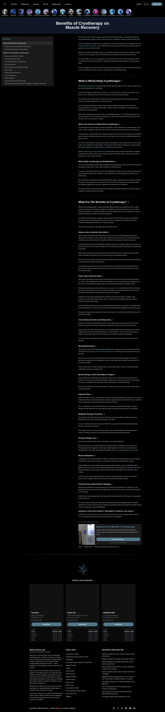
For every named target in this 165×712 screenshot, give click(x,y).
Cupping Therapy (71, 665)
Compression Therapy (72, 654)
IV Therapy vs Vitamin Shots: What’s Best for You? (116, 696)
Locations (68, 4)
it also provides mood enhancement (102, 351)
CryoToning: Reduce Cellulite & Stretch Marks (79, 662)
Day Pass (68, 668)
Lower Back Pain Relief (72, 688)
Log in (139, 4)
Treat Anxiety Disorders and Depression (15, 61)
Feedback (68, 696)
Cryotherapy (82, 37)
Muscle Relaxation (9, 78)
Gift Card (45, 4)
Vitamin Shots (70, 685)
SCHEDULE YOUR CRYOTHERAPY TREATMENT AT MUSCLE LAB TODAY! (25, 83)
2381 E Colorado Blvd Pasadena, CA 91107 (37, 616)
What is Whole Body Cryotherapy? (14, 43)
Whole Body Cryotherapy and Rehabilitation (16, 49)
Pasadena (35, 613)
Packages (36, 4)
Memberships (25, 4)
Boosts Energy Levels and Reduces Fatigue (16, 67)
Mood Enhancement (9, 64)
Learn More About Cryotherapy (118, 542)
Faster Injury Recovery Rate (12, 59)
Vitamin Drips (70, 682)
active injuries (110, 288)
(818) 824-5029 (109, 620)
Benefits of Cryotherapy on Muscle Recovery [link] (107, 546)
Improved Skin (8, 70)
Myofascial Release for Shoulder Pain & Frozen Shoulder (118, 659)
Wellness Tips (56, 4)
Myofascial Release (71, 676)
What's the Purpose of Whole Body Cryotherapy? (17, 46)
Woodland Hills (109, 613)
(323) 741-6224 (73, 620)
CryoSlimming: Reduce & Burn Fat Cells (77, 657)
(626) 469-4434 (37, 620)
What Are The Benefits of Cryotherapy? (16, 53)
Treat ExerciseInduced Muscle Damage (15, 81)
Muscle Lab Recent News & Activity (76, 691)
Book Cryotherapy (118, 539)
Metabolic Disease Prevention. (12, 72)
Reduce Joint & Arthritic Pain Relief (13, 56)
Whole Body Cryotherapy (86, 86)
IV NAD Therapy (70, 674)
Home (80, 546)
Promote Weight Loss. (10, 75)
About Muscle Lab (71, 693)
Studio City (71, 613)
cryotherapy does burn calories (127, 450)
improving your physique (88, 46)
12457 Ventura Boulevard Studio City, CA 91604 (77, 616)
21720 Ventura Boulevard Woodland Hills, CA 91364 (110, 616)
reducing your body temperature (94, 151)
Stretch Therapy (70, 679)
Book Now (14, 4)
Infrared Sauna (70, 671)
